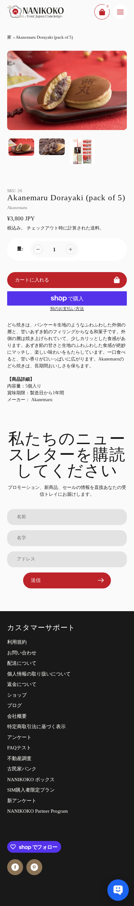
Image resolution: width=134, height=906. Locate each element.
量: (20, 248)
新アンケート (21, 800)
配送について (21, 663)
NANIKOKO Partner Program (37, 811)
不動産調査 (19, 758)
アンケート (19, 737)
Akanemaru (17, 207)
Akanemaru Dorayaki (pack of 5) (44, 37)
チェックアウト (43, 228)
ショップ (17, 695)
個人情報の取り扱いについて (39, 673)
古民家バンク (21, 768)
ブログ (14, 705)
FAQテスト (19, 747)
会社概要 (17, 716)
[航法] (120, 12)
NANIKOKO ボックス (31, 779)
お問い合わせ (21, 652)
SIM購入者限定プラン (31, 790)
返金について (21, 684)
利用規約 (17, 642)
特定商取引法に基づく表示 (36, 726)
